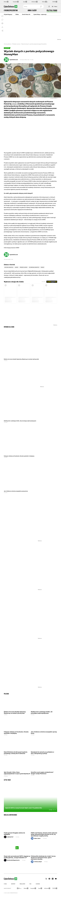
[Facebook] (49, 878)
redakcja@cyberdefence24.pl (12, 277)
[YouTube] (55, 878)
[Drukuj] (2, 23)
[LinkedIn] (52, 878)
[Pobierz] (2, 27)
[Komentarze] (2, 20)
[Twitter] (46, 878)
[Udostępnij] (2, 31)
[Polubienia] (2, 16)
